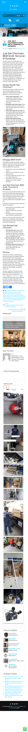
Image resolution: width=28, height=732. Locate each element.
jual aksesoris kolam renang (18, 296)
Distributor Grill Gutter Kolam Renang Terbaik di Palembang (14, 305)
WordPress (15, 706)
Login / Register (13, 9)
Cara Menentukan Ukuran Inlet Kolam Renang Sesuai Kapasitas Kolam (14, 686)
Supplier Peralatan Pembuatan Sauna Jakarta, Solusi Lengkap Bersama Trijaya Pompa (14, 325)
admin (5, 48)
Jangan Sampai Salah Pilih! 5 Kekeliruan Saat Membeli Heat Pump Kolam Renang (14, 695)
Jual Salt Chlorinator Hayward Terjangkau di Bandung (15, 309)
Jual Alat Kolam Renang (9, 298)
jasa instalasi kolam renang (12, 294)
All (6, 387)
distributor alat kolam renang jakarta (15, 290)
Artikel (20, 48)
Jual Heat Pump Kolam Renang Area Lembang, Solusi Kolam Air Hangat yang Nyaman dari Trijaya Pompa (14, 690)
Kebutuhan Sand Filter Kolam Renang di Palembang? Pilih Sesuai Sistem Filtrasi (14, 683)
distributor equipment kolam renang (11, 292)
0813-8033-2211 (15, 276)
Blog (23, 48)
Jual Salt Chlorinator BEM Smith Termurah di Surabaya (13, 300)
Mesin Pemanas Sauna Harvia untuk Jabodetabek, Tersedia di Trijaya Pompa (14, 678)
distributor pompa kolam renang (10, 293)
